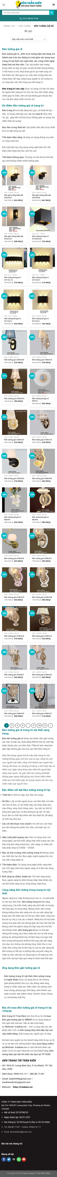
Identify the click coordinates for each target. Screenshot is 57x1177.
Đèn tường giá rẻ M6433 (14, 558)
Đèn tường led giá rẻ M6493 (12, 518)
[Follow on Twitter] (9, 1159)
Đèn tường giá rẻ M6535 (14, 398)
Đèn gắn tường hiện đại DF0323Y (13, 237)
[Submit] (51, 12)
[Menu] (3, 4)
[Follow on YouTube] (24, 1159)
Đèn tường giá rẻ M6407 (14, 674)
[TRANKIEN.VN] (28, 5)
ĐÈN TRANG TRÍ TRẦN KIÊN (19, 1060)
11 (45, 725)
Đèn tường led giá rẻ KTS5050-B (40, 237)
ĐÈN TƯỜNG (25, 26)
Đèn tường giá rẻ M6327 (42, 713)
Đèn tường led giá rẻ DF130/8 (40, 278)
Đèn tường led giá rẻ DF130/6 (12, 319)
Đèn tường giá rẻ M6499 (42, 478)
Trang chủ (9, 26)
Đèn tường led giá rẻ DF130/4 (40, 319)
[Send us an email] (14, 1159)
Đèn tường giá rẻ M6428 (42, 597)
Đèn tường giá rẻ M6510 (42, 439)
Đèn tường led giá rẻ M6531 (40, 399)
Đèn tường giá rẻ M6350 (14, 713)
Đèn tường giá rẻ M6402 (42, 674)
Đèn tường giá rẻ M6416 (42, 636)
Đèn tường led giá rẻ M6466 (40, 518)
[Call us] (19, 1159)
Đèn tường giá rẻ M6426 (14, 636)
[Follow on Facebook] (4, 1159)
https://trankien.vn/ (23, 1087)
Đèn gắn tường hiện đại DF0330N (41, 196)
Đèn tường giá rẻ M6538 (14, 360)
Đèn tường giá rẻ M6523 (14, 439)
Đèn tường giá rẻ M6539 (42, 360)
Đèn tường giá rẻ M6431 (42, 558)
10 (39, 725)
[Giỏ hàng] (53, 5)
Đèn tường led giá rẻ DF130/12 (12, 278)
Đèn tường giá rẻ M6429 (14, 597)
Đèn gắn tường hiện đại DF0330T (13, 196)
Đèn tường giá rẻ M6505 (14, 478)
